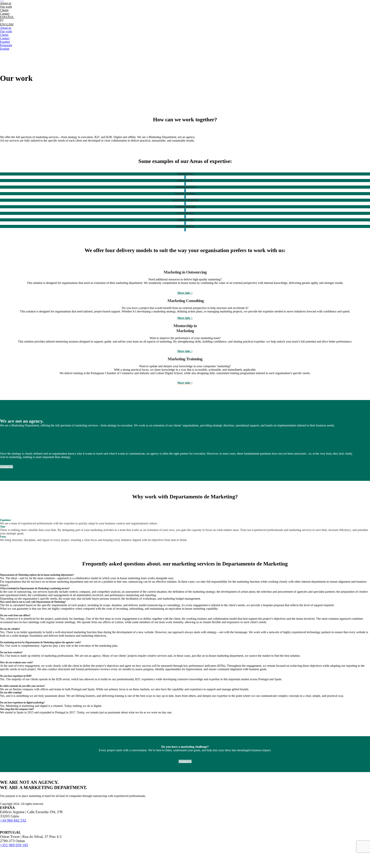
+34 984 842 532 (13, 820)
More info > (185, 293)
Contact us (6, 466)
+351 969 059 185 (14, 845)
